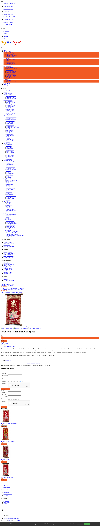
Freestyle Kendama (10, 227)
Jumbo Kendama (7, 219)
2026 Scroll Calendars (11, 56)
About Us (6, 84)
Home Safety (9, 70)
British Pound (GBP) (8, 14)
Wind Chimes (9, 197)
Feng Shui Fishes (10, 168)
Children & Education (11, 68)
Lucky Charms (9, 189)
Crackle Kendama (10, 225)
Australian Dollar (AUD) (9, 3)
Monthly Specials (8, 93)
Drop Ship (8, 80)
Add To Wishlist (4, 343)
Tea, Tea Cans (9, 122)
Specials (5, 92)
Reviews (7, 346)
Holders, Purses (10, 131)
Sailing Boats (9, 194)
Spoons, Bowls (9, 134)
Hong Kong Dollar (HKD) (10, 16)
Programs (6, 79)
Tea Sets (8, 136)
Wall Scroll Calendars (11, 117)
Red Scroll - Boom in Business (8, 441)
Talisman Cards (10, 97)
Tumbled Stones (10, 209)
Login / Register (4, 38)
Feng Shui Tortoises (11, 169)
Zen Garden (9, 114)
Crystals (8, 185)
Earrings (8, 217)
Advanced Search (8, 494)
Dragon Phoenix (10, 164)
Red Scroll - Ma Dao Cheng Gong (9, 423)
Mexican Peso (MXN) (9, 22)
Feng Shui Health (10, 74)
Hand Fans (8, 129)
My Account (6, 31)
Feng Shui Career (10, 72)
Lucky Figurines (10, 107)
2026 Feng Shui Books (11, 55)
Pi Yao (7, 176)
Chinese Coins (9, 181)
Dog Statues (9, 157)
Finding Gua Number (8, 256)
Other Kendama (10, 228)
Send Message (4, 407)
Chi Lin (8, 163)
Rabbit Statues (9, 148)
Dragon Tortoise (10, 165)
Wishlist (5, 33)
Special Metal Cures (11, 196)
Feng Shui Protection (11, 75)
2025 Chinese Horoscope (12, 60)
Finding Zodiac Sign (8, 254)
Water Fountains (7, 230)
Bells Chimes (9, 184)
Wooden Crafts (9, 140)
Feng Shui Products (8, 178)
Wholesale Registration (11, 81)
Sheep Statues (9, 154)
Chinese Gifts (7, 115)
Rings (7, 218)
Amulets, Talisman (8, 94)
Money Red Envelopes (11, 126)
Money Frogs (9, 175)
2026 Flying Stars (10, 59)
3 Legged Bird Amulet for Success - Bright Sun (12, 289)
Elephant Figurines (10, 167)
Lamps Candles (10, 110)
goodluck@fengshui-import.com (11, 518)
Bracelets (8, 215)
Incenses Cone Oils (10, 113)
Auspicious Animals (11, 161)
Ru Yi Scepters (9, 193)
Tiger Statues (9, 147)
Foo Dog (8, 171)
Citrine (8, 206)
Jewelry (5, 213)
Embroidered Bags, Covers (12, 127)
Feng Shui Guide (7, 66)
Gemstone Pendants (11, 210)
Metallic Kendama (10, 222)
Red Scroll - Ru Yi (5, 459)
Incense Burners (10, 111)
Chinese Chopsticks (11, 119)
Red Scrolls (9, 192)
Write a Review (4, 345)
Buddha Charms (10, 109)
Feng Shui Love (10, 77)
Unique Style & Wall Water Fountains (15, 235)
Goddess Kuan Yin (10, 102)
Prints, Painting (9, 123)
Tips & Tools (7, 58)
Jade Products (9, 130)
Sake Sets (8, 132)
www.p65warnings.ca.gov (33, 363)
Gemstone (6, 201)
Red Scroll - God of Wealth (7, 477)
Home (5, 50)
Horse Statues (9, 54)
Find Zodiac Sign (10, 62)
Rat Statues (9, 144)
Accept (87, 524)
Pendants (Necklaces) (11, 214)
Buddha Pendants (10, 105)
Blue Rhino (9, 177)
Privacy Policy (80, 524)
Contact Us (6, 85)
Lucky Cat (8, 172)
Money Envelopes (10, 52)
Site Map (6, 495)
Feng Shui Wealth (10, 76)
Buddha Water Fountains (12, 231)
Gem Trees (8, 211)
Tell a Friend (12, 346)
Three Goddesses (10, 106)
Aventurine (9, 205)
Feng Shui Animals (8, 160)
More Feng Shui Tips (11, 64)
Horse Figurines (10, 152)
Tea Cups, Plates (10, 135)
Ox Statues (8, 146)
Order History (7, 502)
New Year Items (7, 51)
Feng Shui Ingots (10, 186)
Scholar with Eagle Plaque (7, 285)
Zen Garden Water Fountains (13, 232)
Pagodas (8, 190)
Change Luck (9, 67)
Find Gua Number (10, 63)
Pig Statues (9, 159)
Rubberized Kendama (11, 223)
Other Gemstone (10, 207)
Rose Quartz (9, 203)
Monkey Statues (10, 155)
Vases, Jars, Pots (10, 139)
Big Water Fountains (11, 236)
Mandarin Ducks (10, 173)
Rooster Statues (10, 156)
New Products (7, 90)
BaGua (8, 182)
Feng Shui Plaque (10, 188)
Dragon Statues (10, 150)
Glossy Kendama (10, 221)
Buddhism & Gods (8, 100)
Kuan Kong (9, 104)
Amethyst (8, 202)
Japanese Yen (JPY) (8, 19)
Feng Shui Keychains (11, 98)
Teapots (8, 138)
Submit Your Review (5, 389)
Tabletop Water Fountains (12, 234)
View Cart (6, 36)
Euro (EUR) (6, 11)
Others (8, 142)
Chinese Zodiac (7, 143)
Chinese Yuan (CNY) (8, 9)
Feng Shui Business (11, 71)
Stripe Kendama (10, 226)
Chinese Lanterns (10, 121)
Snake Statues (9, 151)
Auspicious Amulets (11, 96)
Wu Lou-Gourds (10, 198)
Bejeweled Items (10, 118)
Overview (3, 346)
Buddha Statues (10, 101)
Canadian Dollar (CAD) (9, 6)
